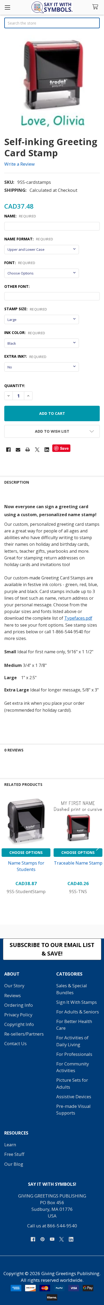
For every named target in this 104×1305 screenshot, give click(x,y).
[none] (52, 82)
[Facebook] (8, 449)
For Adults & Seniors (77, 1012)
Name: (20, 216)
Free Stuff (14, 1154)
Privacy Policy (18, 1015)
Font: (19, 262)
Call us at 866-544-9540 (52, 1226)
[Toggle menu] (7, 7)
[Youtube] (52, 1239)
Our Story (14, 985)
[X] (37, 449)
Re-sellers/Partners (24, 1034)
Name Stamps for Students (26, 866)
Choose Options (26, 852)
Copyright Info (19, 1024)
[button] (52, 431)
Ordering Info (18, 1005)
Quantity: (14, 385)
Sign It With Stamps (76, 1002)
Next (98, 846)
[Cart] (96, 7)
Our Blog (13, 1164)
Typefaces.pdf (78, 618)
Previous (5, 846)
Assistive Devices (73, 1096)
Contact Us (15, 1043)
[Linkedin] (47, 449)
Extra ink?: (25, 356)
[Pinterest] (42, 1239)
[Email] (18, 449)
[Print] (27, 449)
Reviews (12, 995)
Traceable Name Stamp (78, 863)
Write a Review (19, 164)
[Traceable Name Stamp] (78, 821)
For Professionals (74, 1054)
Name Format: (28, 239)
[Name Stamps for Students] (26, 821)
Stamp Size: (25, 309)
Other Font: (17, 286)
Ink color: (24, 332)
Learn (10, 1144)
